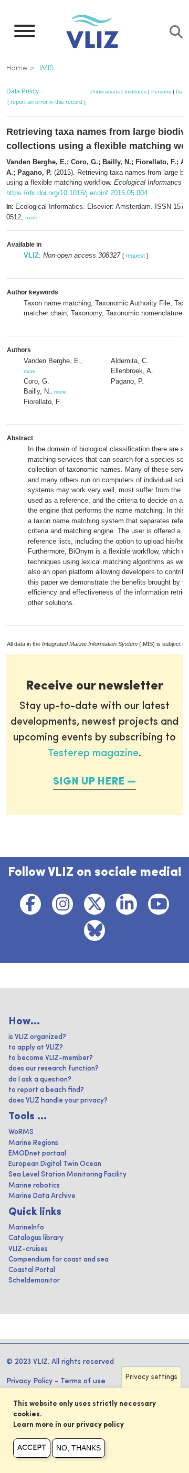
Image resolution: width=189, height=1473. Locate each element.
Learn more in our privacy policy (68, 1425)
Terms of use (83, 1381)
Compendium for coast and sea (58, 1259)
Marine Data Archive (42, 1196)
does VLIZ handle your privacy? (58, 1100)
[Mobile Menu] (24, 33)
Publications (105, 91)
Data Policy (22, 91)
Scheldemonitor (34, 1280)
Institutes (135, 91)
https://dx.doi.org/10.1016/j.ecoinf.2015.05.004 (77, 193)
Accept (31, 1447)
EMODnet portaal (37, 1153)
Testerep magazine (93, 753)
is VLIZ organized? (37, 1037)
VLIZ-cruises (28, 1249)
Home (16, 68)
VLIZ (31, 255)
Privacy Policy (29, 1381)
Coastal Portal (31, 1270)
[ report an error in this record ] (46, 102)
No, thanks (78, 1448)
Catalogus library (36, 1238)
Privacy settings (151, 1377)
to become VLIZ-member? (50, 1058)
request (135, 255)
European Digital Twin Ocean (54, 1164)
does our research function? (53, 1068)
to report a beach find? (46, 1090)
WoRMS (21, 1132)
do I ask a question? (39, 1079)
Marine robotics (34, 1185)
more (31, 217)
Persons (161, 91)
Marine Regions (33, 1143)
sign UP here (88, 782)
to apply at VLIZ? (35, 1047)
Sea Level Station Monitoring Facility (67, 1174)
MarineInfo (26, 1227)
